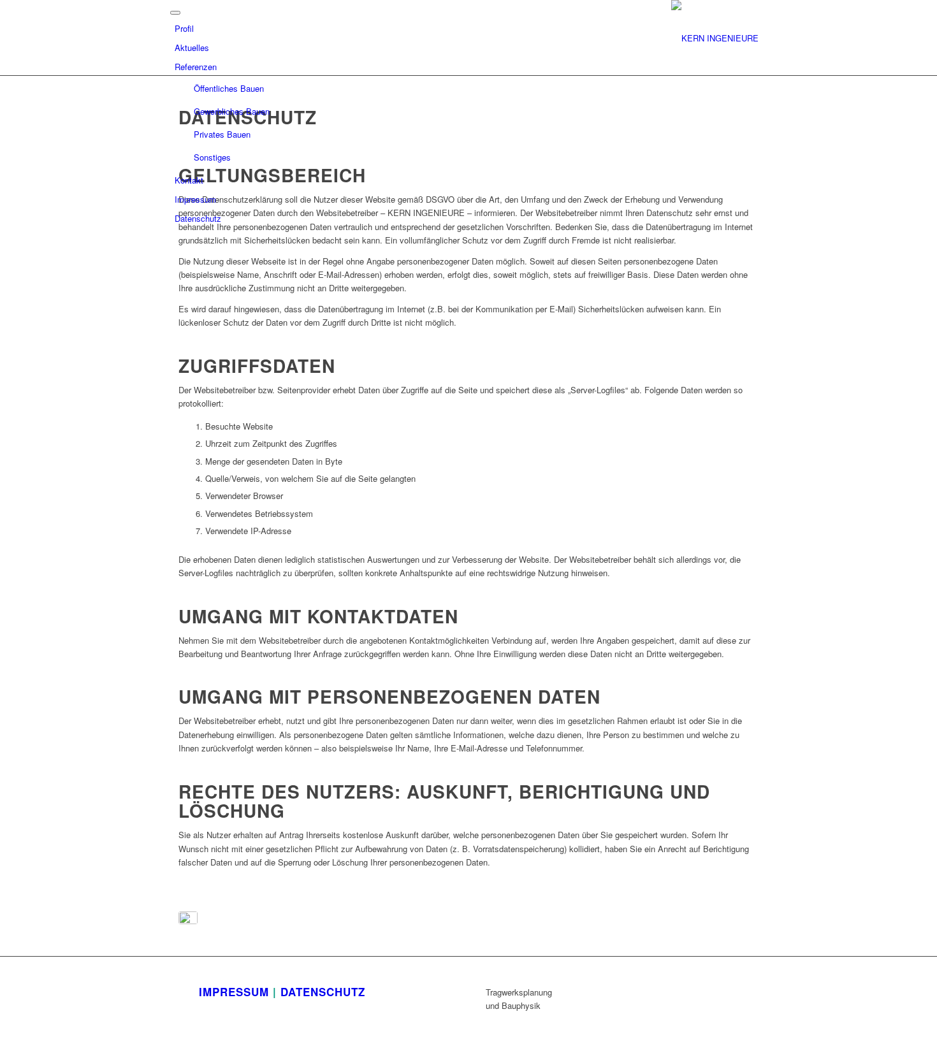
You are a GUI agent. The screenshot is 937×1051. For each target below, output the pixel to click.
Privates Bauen (222, 134)
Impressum (195, 199)
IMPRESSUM (234, 991)
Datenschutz (198, 218)
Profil (184, 28)
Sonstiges (212, 157)
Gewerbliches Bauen (232, 111)
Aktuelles (192, 47)
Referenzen (196, 67)
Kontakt (189, 180)
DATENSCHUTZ (322, 991)
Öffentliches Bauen (229, 88)
